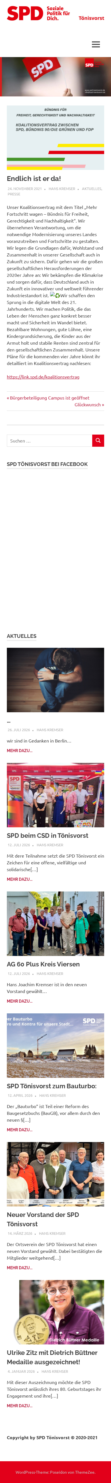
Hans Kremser (62, 188)
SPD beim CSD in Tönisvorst (47, 835)
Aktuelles (91, 188)
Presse (14, 193)
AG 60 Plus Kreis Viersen (43, 964)
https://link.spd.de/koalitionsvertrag (43, 376)
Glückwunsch (88, 404)
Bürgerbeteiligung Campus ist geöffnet (49, 397)
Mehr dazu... (19, 750)
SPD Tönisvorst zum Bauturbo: (51, 1086)
